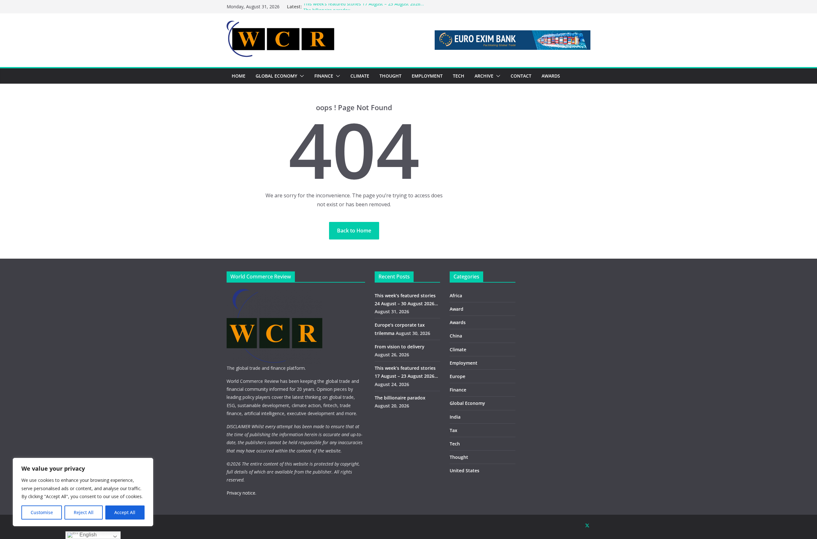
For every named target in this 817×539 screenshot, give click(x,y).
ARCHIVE (484, 76)
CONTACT (521, 76)
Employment (463, 363)
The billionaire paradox (400, 398)
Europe (457, 376)
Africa (456, 295)
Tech (455, 444)
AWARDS (551, 76)
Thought (459, 457)
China (456, 336)
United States (464, 470)
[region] (83, 492)
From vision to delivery (399, 347)
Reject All (84, 512)
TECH (458, 76)
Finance (458, 390)
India (455, 417)
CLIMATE (359, 76)
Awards (458, 322)
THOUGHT (390, 76)
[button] (300, 76)
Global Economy (467, 403)
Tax (453, 430)
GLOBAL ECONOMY (276, 76)
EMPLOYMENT (427, 76)
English (87, 534)
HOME (238, 76)
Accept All (124, 512)
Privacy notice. (241, 493)
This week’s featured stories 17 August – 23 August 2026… (363, 7)
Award (456, 309)
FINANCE (323, 76)
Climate (458, 349)
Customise (42, 512)
